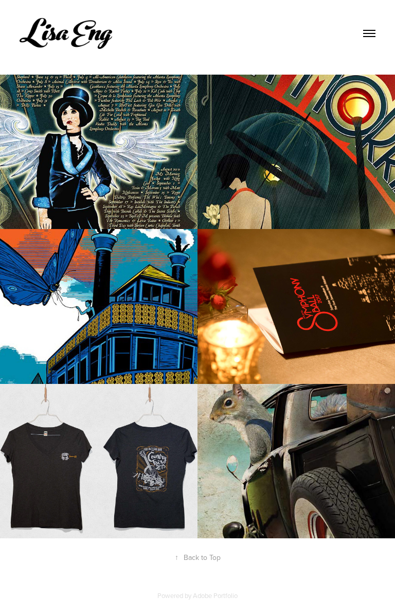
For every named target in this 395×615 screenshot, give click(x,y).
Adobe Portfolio (215, 595)
